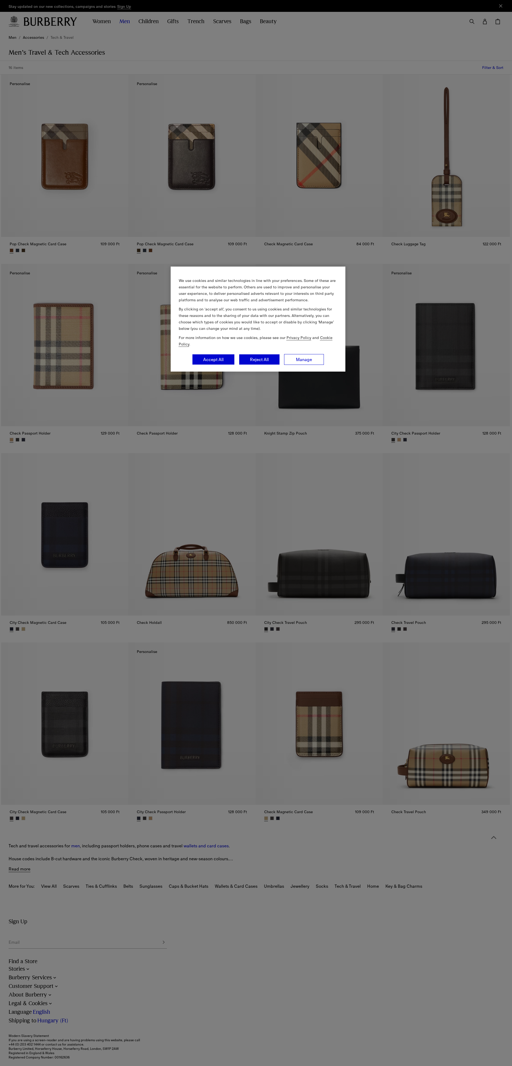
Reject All (259, 359)
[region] (258, 319)
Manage (304, 359)
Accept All (213, 359)
